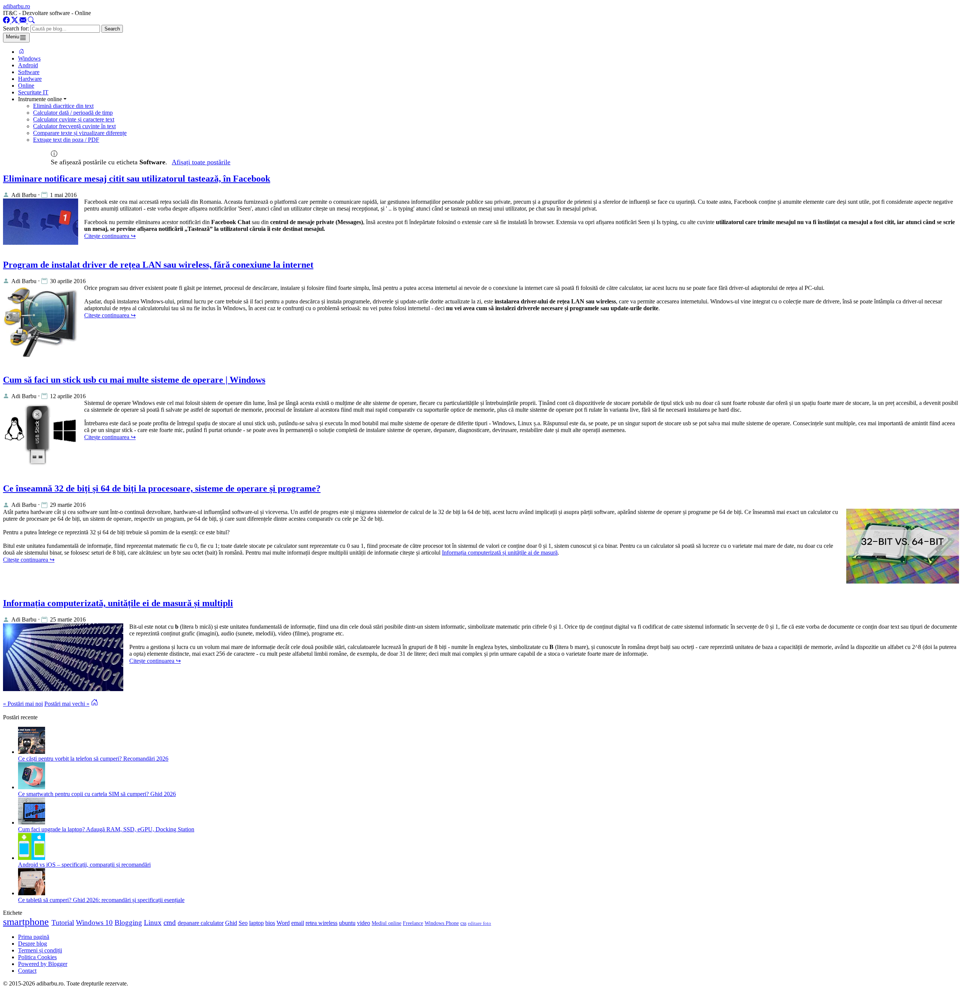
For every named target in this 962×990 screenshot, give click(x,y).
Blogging (128, 922)
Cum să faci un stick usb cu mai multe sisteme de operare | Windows (134, 380)
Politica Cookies (37, 957)
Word (283, 923)
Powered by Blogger (42, 964)
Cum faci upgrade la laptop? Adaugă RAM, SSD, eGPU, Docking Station (106, 829)
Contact (27, 970)
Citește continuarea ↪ (110, 236)
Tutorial (62, 922)
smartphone (26, 921)
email (297, 923)
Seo (243, 923)
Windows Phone (442, 923)
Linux (153, 922)
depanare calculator (201, 923)
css (463, 923)
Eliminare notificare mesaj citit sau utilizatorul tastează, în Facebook (136, 178)
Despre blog (32, 943)
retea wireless (321, 923)
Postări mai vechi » (66, 703)
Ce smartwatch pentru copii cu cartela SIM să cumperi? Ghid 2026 (97, 794)
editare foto (479, 923)
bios (270, 923)
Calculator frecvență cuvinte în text (74, 126)
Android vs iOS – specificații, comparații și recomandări (84, 864)
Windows (29, 58)
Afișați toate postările (201, 162)
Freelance (413, 923)
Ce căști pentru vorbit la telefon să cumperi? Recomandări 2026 (93, 758)
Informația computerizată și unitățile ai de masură (500, 552)
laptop (256, 923)
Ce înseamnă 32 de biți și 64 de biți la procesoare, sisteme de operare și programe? (162, 488)
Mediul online (386, 923)
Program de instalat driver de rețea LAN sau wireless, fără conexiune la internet (158, 265)
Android (28, 65)
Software (28, 72)
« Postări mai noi (23, 703)
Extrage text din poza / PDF (66, 139)
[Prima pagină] (21, 52)
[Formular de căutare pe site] (31, 21)
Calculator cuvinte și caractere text (73, 119)
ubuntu (347, 923)
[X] (15, 21)
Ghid (231, 923)
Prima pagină (33, 937)
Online (26, 85)
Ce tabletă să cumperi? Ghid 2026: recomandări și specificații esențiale (101, 900)
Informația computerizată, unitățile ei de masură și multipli (118, 603)
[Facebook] (7, 21)
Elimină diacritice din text (63, 106)
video (363, 923)
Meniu (12, 36)
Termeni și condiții (40, 950)
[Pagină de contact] (24, 21)
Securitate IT (33, 92)
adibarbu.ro (16, 6)
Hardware (30, 79)
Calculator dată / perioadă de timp (73, 112)
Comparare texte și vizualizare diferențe (80, 133)
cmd (169, 922)
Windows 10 (94, 922)
